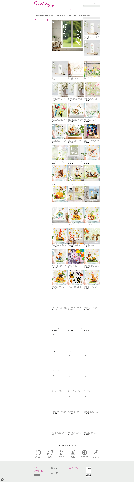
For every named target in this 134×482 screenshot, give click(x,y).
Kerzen (50, 9)
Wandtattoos (37, 9)
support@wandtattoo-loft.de (40, 470)
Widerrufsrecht (54, 474)
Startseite (36, 12)
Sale (99, 9)
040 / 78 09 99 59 (39, 471)
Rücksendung (54, 473)
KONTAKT (35, 467)
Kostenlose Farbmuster (74, 468)
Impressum (53, 467)
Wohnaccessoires (64, 9)
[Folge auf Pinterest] (39, 475)
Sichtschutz (56, 9)
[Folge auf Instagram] (35, 475)
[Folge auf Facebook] (37, 475)
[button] (52, 250)
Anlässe (70, 9)
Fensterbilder (44, 9)
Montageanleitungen (73, 467)
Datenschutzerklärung (56, 468)
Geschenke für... (45, 12)
